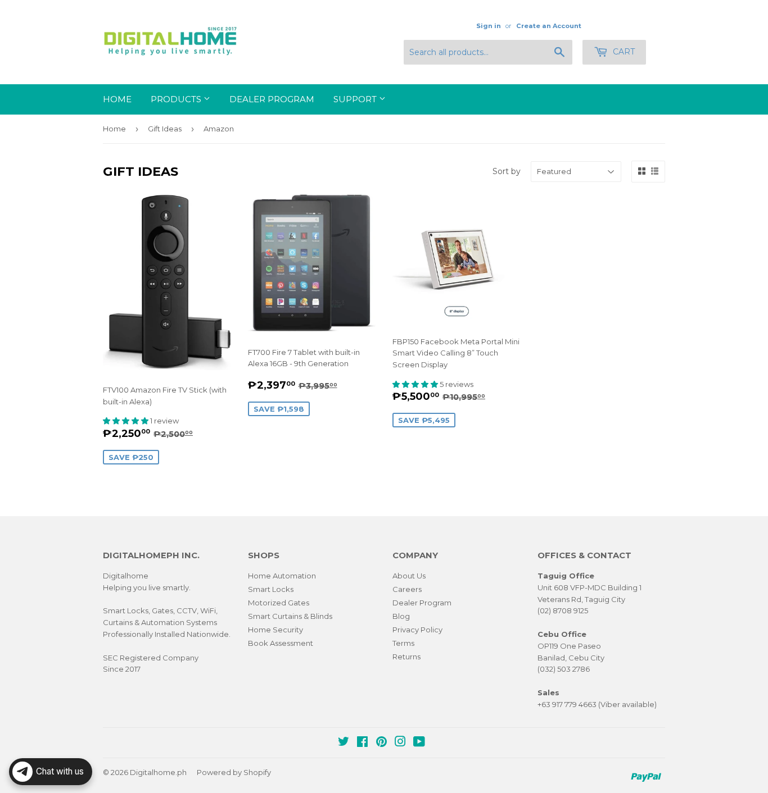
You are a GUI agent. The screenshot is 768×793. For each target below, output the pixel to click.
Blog (401, 616)
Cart (623, 52)
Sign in (488, 26)
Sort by (507, 171)
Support (356, 99)
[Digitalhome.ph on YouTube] (419, 743)
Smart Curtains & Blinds (290, 616)
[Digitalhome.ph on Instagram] (400, 743)
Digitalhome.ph (158, 772)
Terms (403, 643)
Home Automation (282, 575)
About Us (409, 575)
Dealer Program (271, 99)
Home (117, 99)
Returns (406, 656)
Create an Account (548, 26)
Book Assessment (280, 643)
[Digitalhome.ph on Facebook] (362, 743)
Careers (407, 589)
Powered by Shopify (234, 772)
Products (177, 99)
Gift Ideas (165, 128)
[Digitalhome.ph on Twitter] (343, 743)
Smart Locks (270, 589)
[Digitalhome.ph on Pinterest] (381, 743)
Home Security (275, 629)
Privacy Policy (417, 629)
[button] (126, 420)
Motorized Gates (278, 602)
